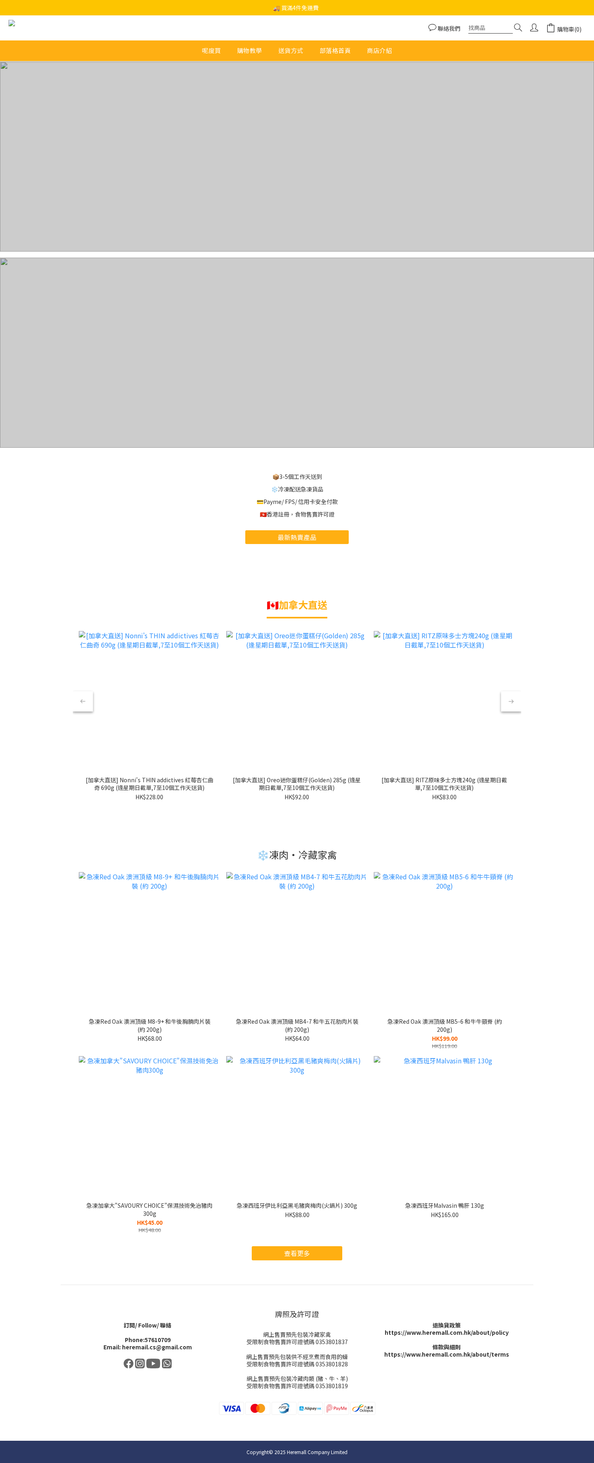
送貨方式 (290, 50)
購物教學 (249, 50)
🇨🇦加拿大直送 (297, 604)
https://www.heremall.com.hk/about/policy (447, 1332)
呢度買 (211, 50)
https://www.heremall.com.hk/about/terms (446, 1354)
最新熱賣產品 (297, 537)
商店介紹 (379, 50)
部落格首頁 (335, 50)
